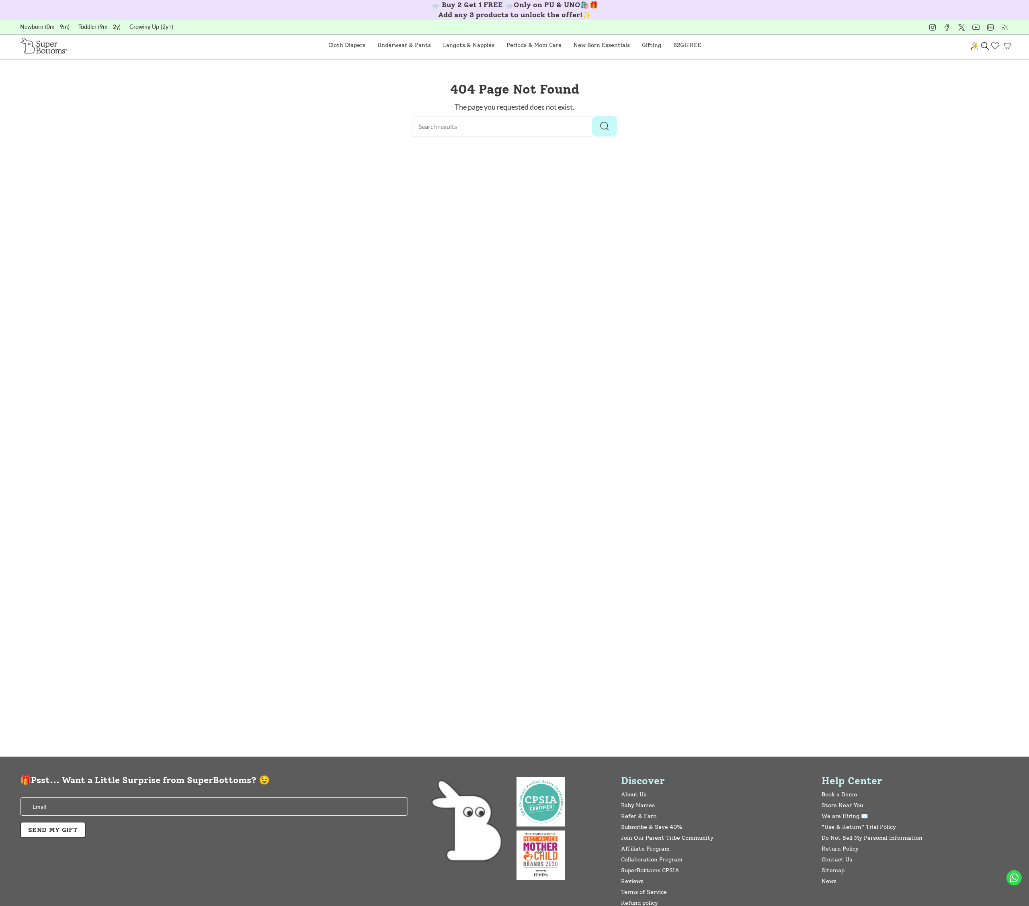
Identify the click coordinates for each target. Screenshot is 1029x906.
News (829, 881)
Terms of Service (644, 892)
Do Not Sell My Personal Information (872, 838)
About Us (633, 794)
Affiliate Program (645, 848)
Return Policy (840, 848)
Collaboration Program (652, 859)
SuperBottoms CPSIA (650, 870)
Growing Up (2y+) (151, 26)
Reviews (632, 881)
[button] (346, 45)
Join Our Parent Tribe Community (667, 838)
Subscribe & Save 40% (652, 827)
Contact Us (837, 859)
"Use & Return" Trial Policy (859, 827)
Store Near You (842, 805)
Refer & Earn (639, 816)
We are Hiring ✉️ (845, 816)
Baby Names (638, 805)
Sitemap (833, 870)
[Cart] (1007, 46)
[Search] (604, 126)
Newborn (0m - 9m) (45, 26)
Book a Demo (839, 794)
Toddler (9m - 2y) (99, 26)
